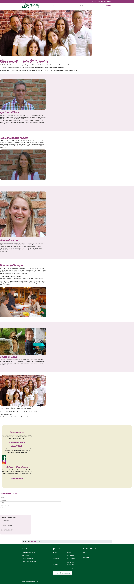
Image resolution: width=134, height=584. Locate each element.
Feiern (88, 5)
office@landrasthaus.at (106, 1)
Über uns (55, 5)
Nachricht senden (17, 478)
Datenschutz (86, 557)
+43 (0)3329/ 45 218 (30, 558)
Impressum (85, 555)
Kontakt (109, 5)
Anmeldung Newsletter (17, 442)
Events (104, 5)
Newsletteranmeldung (62, 573)
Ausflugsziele (97, 5)
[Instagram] (24, 1)
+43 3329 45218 (96, 1)
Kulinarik (81, 5)
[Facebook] (22, 1)
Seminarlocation (64, 5)
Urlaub (73, 5)
